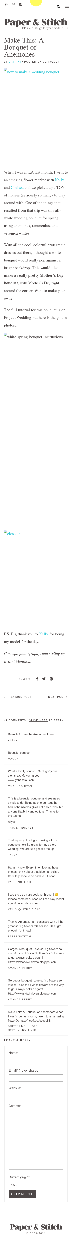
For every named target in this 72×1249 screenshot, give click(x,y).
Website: (15, 1088)
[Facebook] (20, 4)
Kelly (59, 179)
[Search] (58, 6)
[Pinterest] (13, 4)
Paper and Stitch (36, 24)
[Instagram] (6, 4)
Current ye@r (19, 1177)
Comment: (16, 1105)
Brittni (15, 61)
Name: (14, 1052)
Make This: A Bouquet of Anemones (24, 47)
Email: (24, 1070)
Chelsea (17, 187)
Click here (38, 720)
